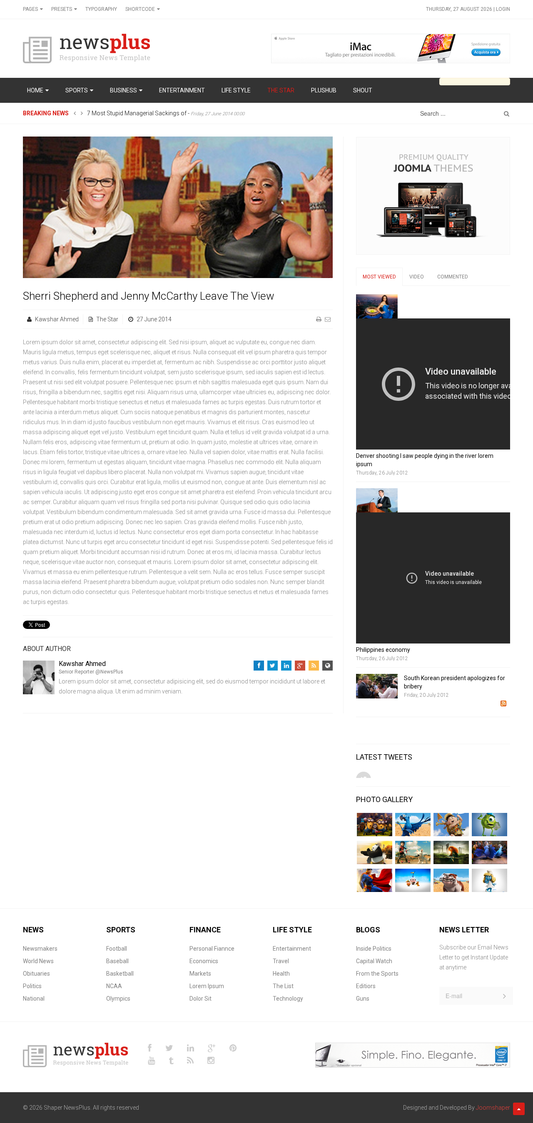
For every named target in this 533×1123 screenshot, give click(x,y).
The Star (107, 319)
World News (38, 961)
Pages (30, 9)
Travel (281, 961)
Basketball (120, 973)
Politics (32, 986)
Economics (203, 961)
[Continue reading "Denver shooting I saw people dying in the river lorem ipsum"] (377, 306)
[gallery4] (451, 852)
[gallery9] (489, 880)
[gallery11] (451, 824)
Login (503, 9)
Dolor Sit (200, 998)
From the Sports (377, 973)
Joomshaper (493, 1107)
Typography (101, 9)
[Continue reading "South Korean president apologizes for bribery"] (377, 686)
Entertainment (292, 948)
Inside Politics (373, 948)
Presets (61, 9)
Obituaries (36, 973)
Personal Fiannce (211, 948)
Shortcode (140, 9)
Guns (362, 998)
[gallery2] (374, 852)
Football (116, 948)
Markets (200, 973)
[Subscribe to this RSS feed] (503, 703)
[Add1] (390, 48)
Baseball (117, 961)
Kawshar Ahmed (57, 319)
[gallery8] (451, 880)
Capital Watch (374, 961)
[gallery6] (374, 880)
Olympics (118, 998)
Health (281, 973)
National (34, 998)
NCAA (114, 986)
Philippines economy (383, 649)
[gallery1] (374, 824)
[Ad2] (412, 1054)
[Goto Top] (519, 1109)
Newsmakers (40, 948)
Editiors (366, 986)
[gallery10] (412, 824)
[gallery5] (489, 852)
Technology (288, 998)
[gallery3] (412, 852)
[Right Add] (433, 195)
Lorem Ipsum (206, 986)
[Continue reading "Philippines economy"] (377, 500)
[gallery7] (412, 880)
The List (283, 986)
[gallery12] (489, 824)
